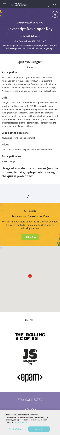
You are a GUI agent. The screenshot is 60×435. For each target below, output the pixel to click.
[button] (4, 4)
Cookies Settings (16, 429)
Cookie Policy (21, 422)
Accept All (39, 429)
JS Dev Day (30, 237)
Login (53, 4)
